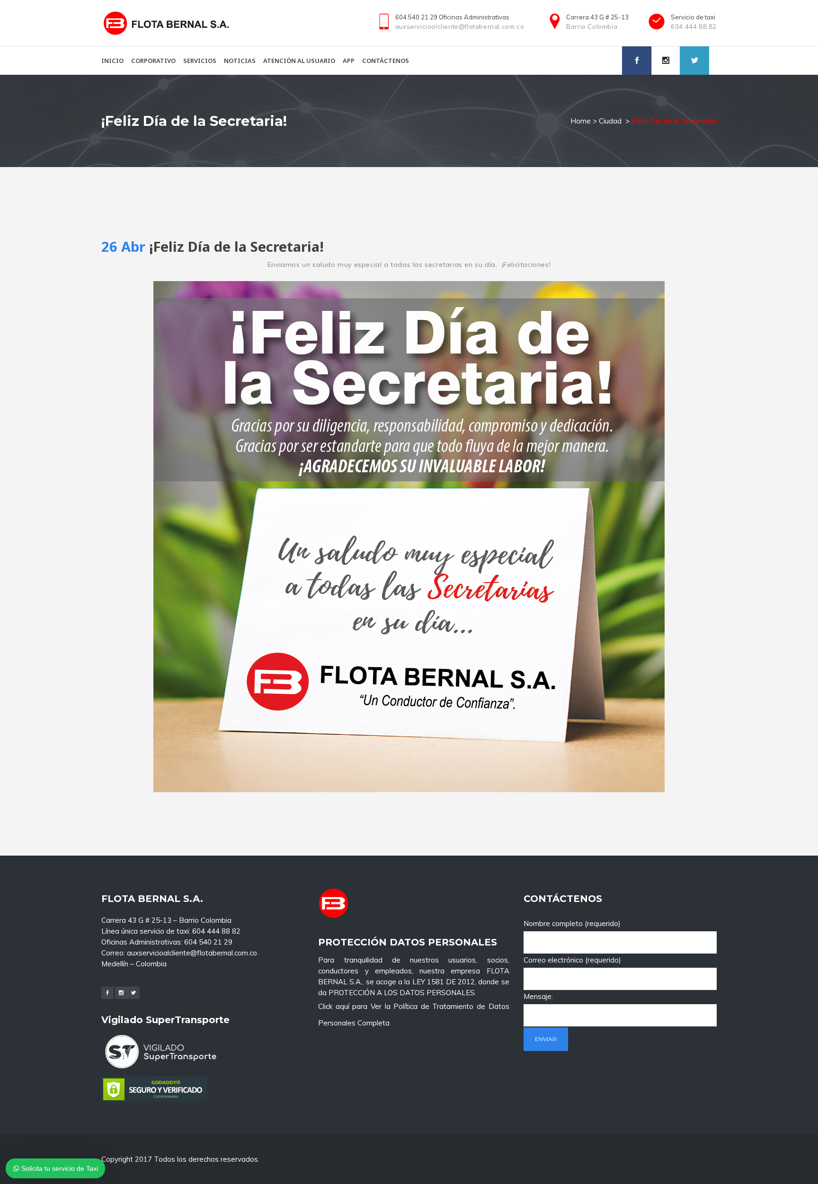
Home (580, 120)
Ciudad (610, 120)
